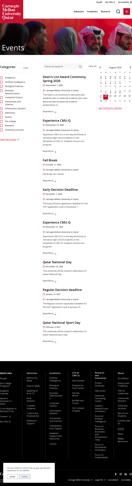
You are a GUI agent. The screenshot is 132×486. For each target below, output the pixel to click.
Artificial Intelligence (15, 82)
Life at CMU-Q (76, 374)
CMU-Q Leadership (123, 392)
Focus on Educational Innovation (100, 447)
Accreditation (113, 480)
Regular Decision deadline (62, 290)
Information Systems (15, 108)
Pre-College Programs (5, 384)
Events (121, 428)
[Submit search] (80, 66)
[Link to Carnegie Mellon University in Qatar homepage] (11, 11)
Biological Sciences (14, 86)
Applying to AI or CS (32, 392)
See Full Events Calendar (110, 108)
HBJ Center (100, 391)
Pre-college (10, 121)
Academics (92, 11)
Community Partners (123, 399)
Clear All (92, 66)
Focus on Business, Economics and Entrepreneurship (101, 433)
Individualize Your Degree (56, 427)
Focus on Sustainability (101, 456)
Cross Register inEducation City (8, 410)
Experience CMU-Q (57, 120)
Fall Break (50, 160)
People (3, 378)
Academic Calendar (4, 392)
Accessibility (123, 2)
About (121, 373)
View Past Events (8, 139)
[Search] (118, 11)
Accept (12, 476)
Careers (4, 416)
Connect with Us (124, 422)
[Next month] (130, 67)
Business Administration (12, 92)
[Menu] (126, 11)
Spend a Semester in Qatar (5, 401)
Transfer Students (31, 407)
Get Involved (78, 380)
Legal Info (99, 480)
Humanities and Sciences (13, 103)
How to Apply (33, 386)
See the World (75, 394)
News (120, 434)
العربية (99, 2)
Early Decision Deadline (60, 189)
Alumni (8, 117)
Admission (79, 11)
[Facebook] (115, 474)
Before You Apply (32, 379)
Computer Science (14, 97)
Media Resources (123, 440)
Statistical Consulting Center (100, 398)
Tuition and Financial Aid (33, 414)
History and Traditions (123, 384)
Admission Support (32, 422)
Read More (48, 111)
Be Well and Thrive (78, 402)
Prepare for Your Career (78, 387)
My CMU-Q (110, 2)
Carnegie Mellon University (79, 480)
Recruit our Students (123, 414)
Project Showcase (99, 384)
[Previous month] (100, 67)
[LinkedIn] (126, 474)
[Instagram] (120, 474)
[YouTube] (131, 474)
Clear (25, 67)
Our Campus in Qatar (78, 409)
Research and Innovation (100, 375)
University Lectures (14, 129)
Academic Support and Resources (56, 436)
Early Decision (31, 399)
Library (53, 444)
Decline (25, 476)
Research (105, 11)
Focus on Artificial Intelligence (100, 419)
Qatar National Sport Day (61, 322)
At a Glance (123, 378)
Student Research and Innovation (101, 409)
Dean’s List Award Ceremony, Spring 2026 (64, 79)
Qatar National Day (57, 262)
